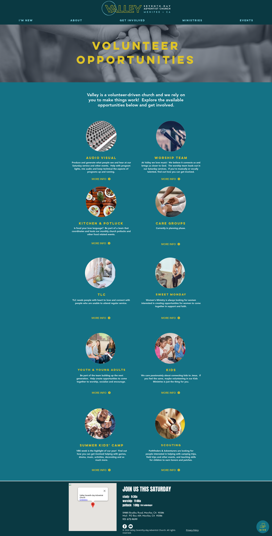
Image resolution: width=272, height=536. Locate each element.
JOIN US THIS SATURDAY (147, 489)
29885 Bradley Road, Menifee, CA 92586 (143, 513)
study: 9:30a (130, 497)
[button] (76, 20)
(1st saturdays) (146, 505)
